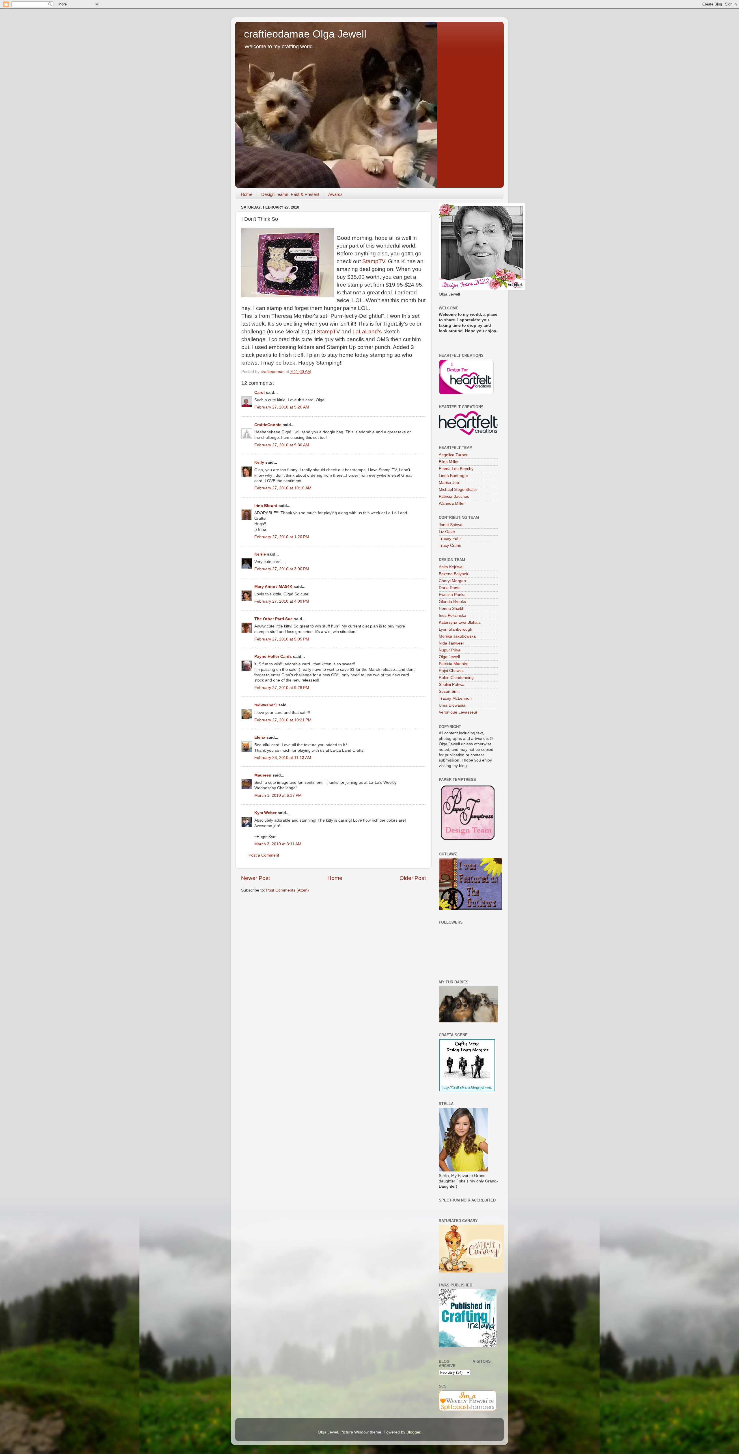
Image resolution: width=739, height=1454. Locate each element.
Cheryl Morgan (452, 581)
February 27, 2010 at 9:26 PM (281, 688)
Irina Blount (265, 506)
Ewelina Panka (452, 595)
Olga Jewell (449, 657)
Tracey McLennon (455, 698)
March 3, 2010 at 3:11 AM (277, 844)
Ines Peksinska (452, 615)
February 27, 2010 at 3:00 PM (281, 569)
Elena (259, 737)
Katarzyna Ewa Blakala (460, 622)
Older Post (413, 878)
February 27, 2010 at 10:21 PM (282, 720)
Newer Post (255, 878)
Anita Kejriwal (451, 567)
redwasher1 (265, 705)
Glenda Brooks (452, 601)
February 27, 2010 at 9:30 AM (281, 445)
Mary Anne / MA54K (273, 586)
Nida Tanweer (451, 643)
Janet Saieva (450, 525)
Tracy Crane (450, 545)
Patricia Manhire (454, 664)
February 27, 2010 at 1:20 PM (281, 537)
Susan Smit (449, 691)
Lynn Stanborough (455, 629)
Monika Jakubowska (457, 636)
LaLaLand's (367, 331)
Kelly (259, 462)
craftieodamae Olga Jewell (305, 34)
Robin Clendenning (456, 677)
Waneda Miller (452, 503)
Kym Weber (265, 813)
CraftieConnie (267, 425)
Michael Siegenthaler (458, 489)
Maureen (262, 775)
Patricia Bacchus (454, 496)
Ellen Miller (449, 462)
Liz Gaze (447, 532)
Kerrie (260, 554)
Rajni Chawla (451, 670)
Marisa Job (449, 482)
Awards (335, 194)
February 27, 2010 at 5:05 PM (281, 639)
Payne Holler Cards (273, 656)
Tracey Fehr (450, 538)
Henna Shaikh (451, 608)
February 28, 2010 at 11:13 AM (282, 757)
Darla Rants (449, 588)
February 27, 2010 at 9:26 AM (281, 407)
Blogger (413, 1432)
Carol (259, 392)
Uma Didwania (452, 705)
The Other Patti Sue (273, 619)
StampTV (373, 261)
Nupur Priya (449, 650)
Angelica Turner (453, 455)
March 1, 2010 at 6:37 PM (278, 795)
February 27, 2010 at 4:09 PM (281, 601)
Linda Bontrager (453, 475)
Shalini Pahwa (451, 684)
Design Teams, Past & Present (290, 194)
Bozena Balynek (453, 574)
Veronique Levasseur (458, 712)
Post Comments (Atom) (287, 890)
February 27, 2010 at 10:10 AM (282, 488)
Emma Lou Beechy (456, 469)
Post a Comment (264, 855)
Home (246, 194)
